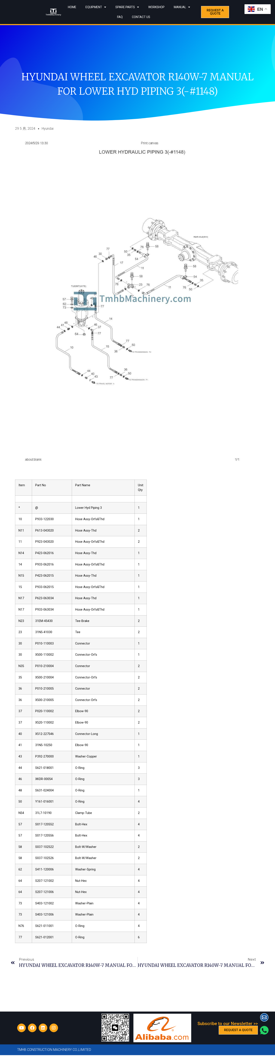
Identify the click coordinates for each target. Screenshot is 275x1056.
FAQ (120, 17)
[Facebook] (32, 1028)
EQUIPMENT (94, 7)
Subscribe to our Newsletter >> (227, 1023)
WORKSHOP (156, 7)
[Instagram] (53, 1028)
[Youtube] (21, 1028)
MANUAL (180, 7)
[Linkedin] (43, 1028)
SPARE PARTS (125, 7)
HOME (72, 7)
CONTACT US (141, 17)
